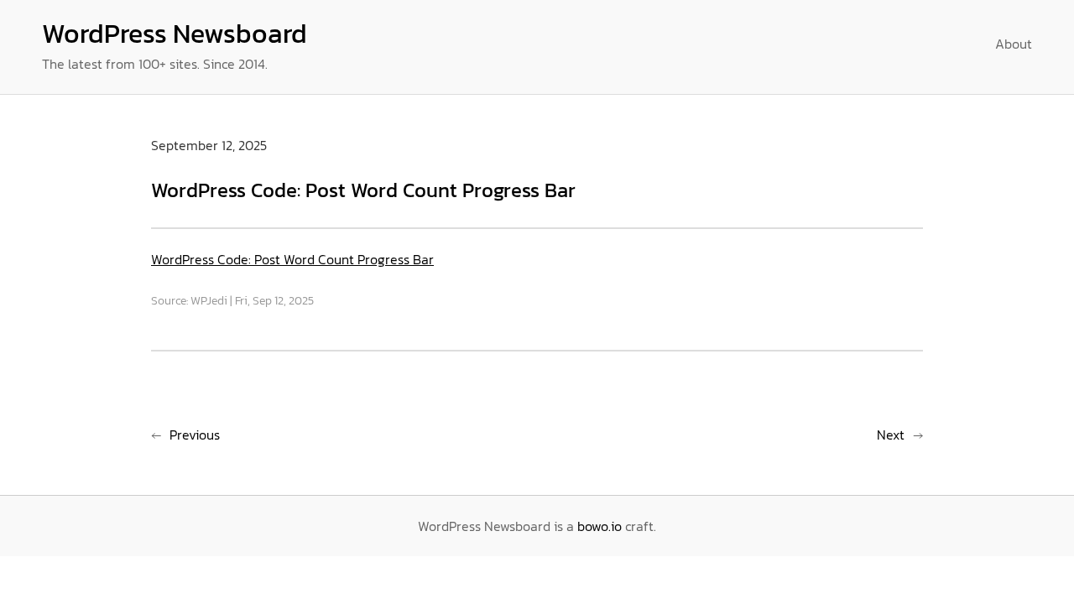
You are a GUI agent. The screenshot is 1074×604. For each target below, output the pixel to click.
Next (891, 434)
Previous (194, 434)
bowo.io (599, 526)
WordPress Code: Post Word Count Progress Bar (292, 259)
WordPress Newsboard (174, 33)
